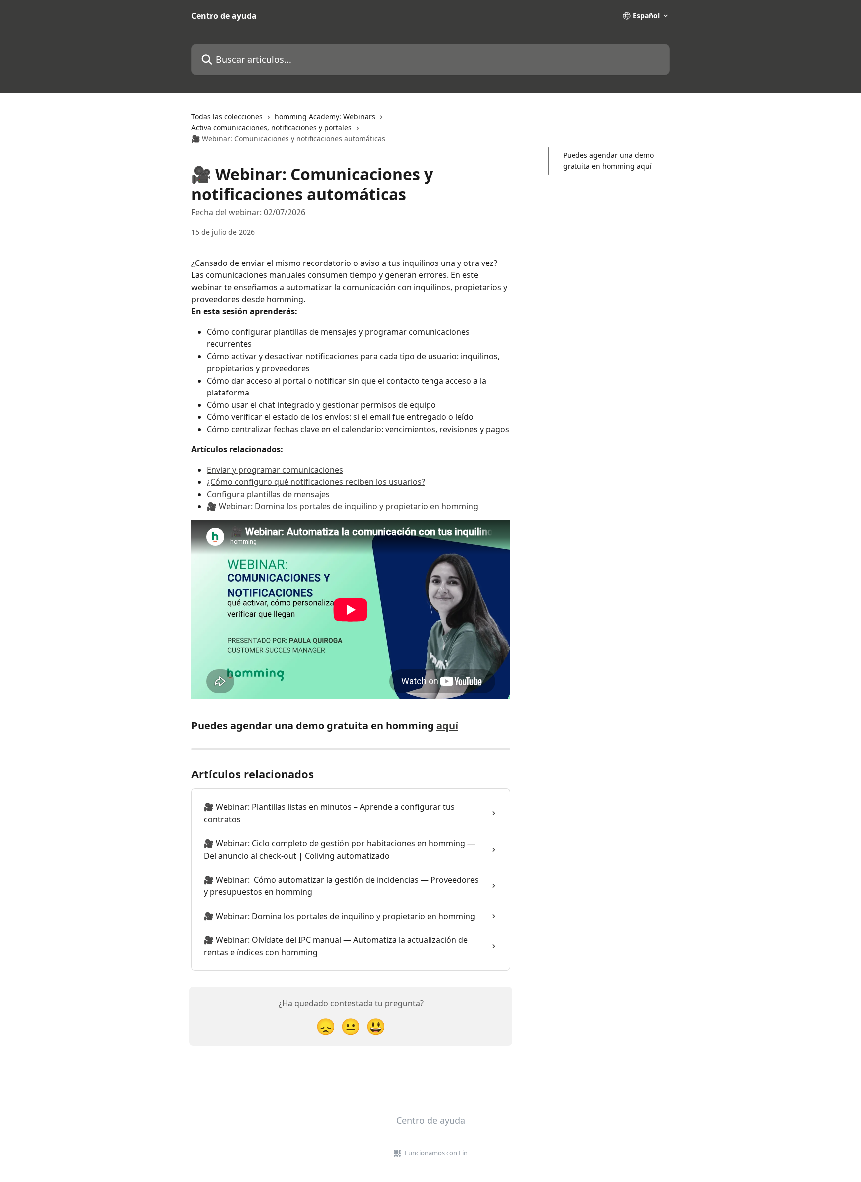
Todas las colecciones (227, 116)
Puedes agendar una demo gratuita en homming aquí (608, 160)
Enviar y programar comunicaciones (275, 469)
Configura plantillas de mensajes (268, 494)
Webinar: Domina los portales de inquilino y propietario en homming (347, 506)
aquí (447, 725)
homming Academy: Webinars (325, 116)
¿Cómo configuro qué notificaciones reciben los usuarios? (316, 481)
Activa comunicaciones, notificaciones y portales (271, 127)
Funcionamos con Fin (436, 1152)
